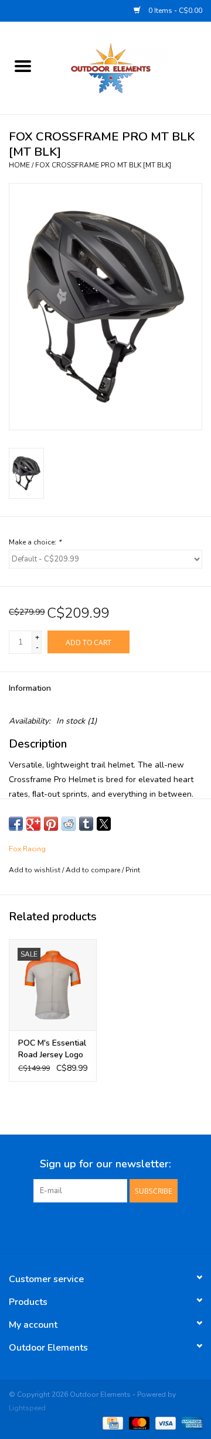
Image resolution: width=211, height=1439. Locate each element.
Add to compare (94, 870)
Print (132, 870)
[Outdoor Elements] (128, 67)
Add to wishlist (35, 870)
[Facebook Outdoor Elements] (84, 1226)
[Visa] (164, 1422)
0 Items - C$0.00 (174, 10)
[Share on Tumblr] (86, 824)
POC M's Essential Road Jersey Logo (52, 1048)
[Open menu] (23, 65)
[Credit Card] (111, 1422)
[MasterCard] (138, 1422)
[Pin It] (51, 824)
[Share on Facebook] (16, 824)
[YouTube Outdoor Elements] (105, 1226)
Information (30, 688)
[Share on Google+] (33, 824)
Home (19, 165)
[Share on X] (104, 824)
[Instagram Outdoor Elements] (126, 1226)
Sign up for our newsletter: (105, 1164)
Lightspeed (27, 1408)
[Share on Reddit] (69, 824)
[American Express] (190, 1422)
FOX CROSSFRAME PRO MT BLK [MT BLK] (103, 165)
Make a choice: (35, 542)
